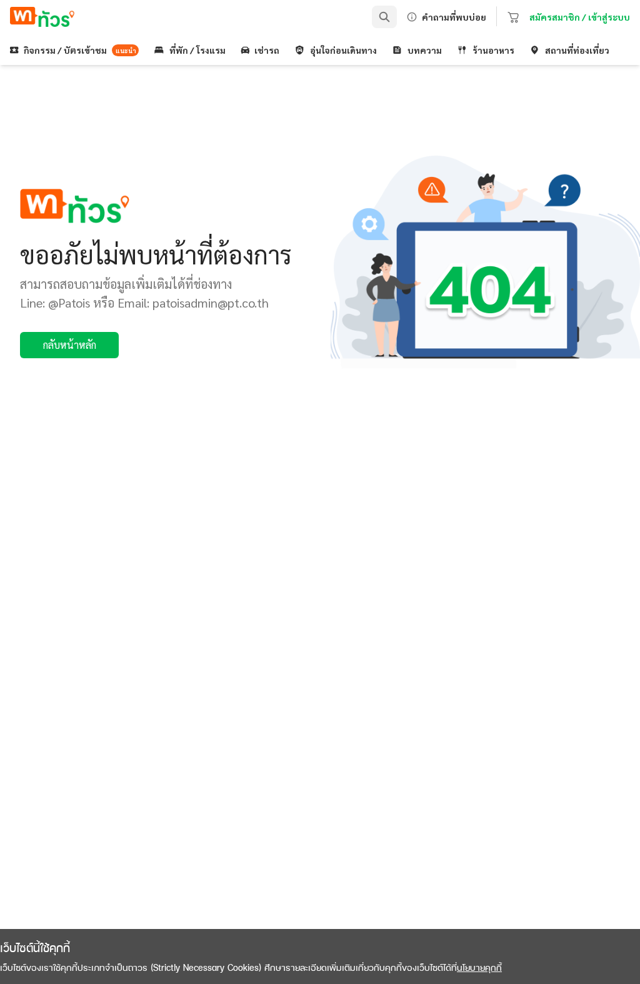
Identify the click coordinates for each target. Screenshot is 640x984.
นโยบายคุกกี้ (479, 967)
